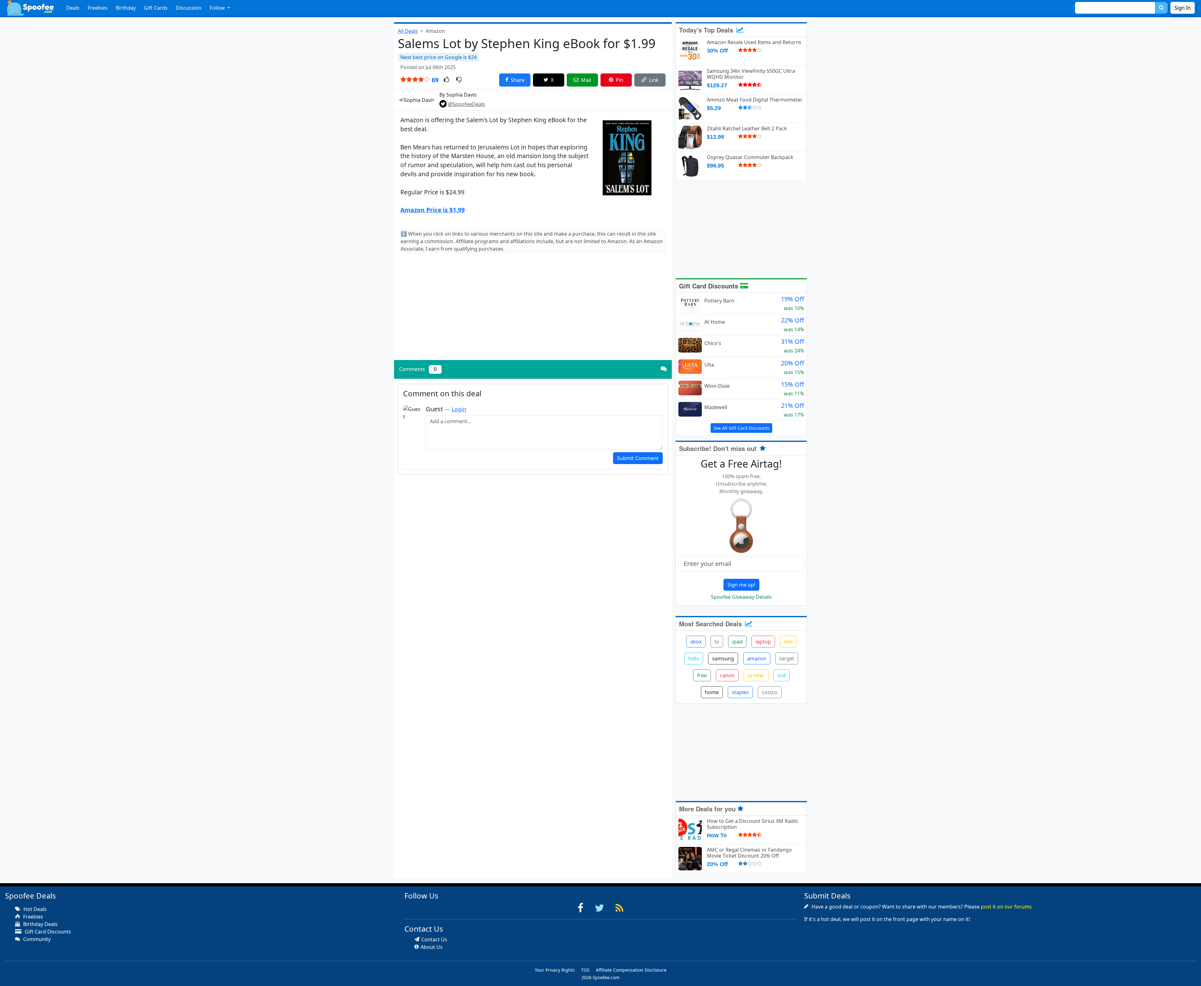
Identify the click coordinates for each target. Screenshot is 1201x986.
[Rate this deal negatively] (459, 80)
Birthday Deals (40, 924)
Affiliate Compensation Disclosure (631, 970)
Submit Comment (638, 458)
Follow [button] (218, 7)
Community (36, 939)
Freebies (98, 7)
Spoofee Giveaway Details (741, 596)
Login (459, 409)
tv (717, 641)
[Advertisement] (533, 311)
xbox (696, 641)
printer (756, 675)
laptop (763, 641)
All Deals (408, 31)
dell (788, 641)
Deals (72, 7)
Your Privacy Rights (555, 970)
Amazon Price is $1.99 (432, 210)
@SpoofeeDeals (466, 104)
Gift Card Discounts (709, 285)
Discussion (188, 7)
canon (727, 675)
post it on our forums (1006, 906)
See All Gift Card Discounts (741, 428)
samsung (723, 658)
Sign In (1182, 7)
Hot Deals (34, 909)
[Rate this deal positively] (446, 80)
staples (740, 692)
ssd (782, 675)
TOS (585, 970)
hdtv (693, 658)
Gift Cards (156, 7)
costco (770, 692)
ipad (737, 641)
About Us (432, 946)
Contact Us (434, 939)
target (786, 658)
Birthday (126, 7)
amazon (756, 658)
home (712, 692)
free (702, 675)
